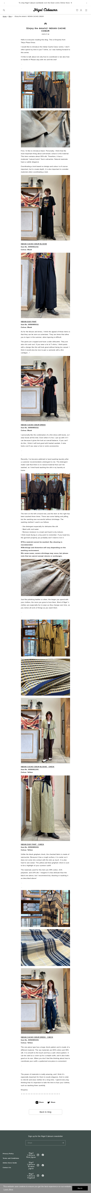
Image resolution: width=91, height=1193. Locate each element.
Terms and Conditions (11, 1158)
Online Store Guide (10, 1163)
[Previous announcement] (4, 3)
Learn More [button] (8, 1189)
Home (5, 16)
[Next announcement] (86, 3)
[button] (4, 10)
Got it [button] (80, 1188)
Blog (10, 16)
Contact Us (7, 1167)
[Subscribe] (62, 1142)
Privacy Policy (8, 1153)
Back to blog (45, 1112)
